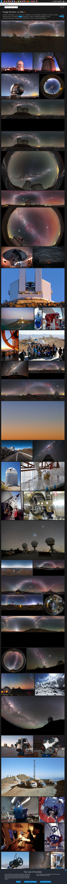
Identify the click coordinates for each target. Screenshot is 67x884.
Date (63, 17)
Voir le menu (5, 4)
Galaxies (55, 14)
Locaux (48, 16)
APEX (20, 14)
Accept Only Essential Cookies (30, 881)
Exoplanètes (44, 14)
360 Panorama (11, 14)
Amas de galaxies (6, 16)
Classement (62, 16)
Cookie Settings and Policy (45, 881)
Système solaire (18, 18)
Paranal (31, 16)
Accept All (18, 881)
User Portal (59, 1)
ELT (32, 14)
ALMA (16, 14)
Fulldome (50, 14)
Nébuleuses (25, 16)
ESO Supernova (37, 14)
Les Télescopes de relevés (40, 18)
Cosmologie (27, 14)
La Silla (20, 16)
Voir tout (5, 14)
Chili (23, 14)
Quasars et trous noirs (8, 18)
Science (55, 1)
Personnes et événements (40, 16)
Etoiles (32, 18)
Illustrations (15, 16)
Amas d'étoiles (26, 18)
